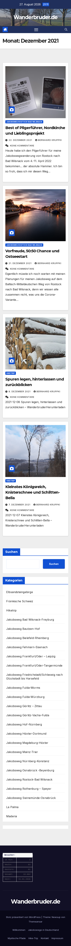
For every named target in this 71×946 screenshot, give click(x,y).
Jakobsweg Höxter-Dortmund (26, 733)
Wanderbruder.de (35, 17)
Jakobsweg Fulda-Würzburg (25, 697)
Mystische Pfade (17, 938)
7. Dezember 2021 (20, 504)
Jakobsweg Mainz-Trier (22, 752)
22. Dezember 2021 (21, 140)
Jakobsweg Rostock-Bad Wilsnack (24, 122)
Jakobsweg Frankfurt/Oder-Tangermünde (34, 665)
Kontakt (45, 938)
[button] (66, 29)
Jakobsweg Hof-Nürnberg (24, 724)
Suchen (11, 552)
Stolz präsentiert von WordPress (23, 917)
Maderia (11, 816)
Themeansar (35, 921)
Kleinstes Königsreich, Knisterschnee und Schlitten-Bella (32, 492)
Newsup (56, 917)
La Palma (12, 807)
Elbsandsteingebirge (19, 592)
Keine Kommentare (22, 145)
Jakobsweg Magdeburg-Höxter (27, 742)
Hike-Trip (33, 938)
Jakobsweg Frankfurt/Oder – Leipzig (30, 656)
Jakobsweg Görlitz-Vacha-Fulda (27, 715)
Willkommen (18, 930)
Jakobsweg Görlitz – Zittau (24, 706)
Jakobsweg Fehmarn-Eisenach (27, 647)
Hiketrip (10, 373)
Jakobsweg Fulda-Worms (23, 687)
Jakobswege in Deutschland (43, 930)
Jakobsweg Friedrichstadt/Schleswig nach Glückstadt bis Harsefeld (34, 676)
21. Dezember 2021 (20, 263)
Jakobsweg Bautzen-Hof (23, 628)
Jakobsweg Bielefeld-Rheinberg (27, 638)
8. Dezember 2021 (20, 391)
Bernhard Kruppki (50, 140)
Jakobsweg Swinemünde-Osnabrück (31, 798)
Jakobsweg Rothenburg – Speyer (28, 788)
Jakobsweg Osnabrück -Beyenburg (30, 770)
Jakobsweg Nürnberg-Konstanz (27, 761)
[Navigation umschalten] (36, 29)
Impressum (57, 938)
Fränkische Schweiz (19, 601)
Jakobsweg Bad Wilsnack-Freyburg (30, 619)
